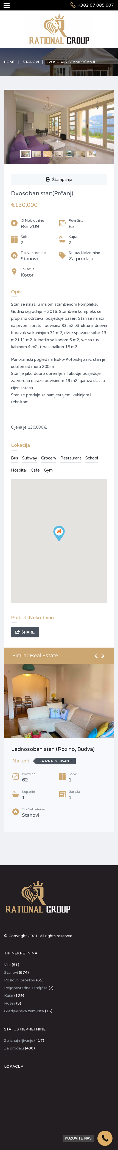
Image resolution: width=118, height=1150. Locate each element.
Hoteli (9, 1003)
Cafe (35, 470)
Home (9, 62)
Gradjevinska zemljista (24, 1011)
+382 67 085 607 (96, 5)
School (91, 458)
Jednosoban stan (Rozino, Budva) (53, 749)
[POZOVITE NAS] (105, 1138)
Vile (7, 964)
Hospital (19, 470)
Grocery (48, 458)
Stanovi (31, 62)
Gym (48, 470)
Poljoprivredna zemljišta (25, 988)
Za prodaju (14, 1048)
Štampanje (61, 179)
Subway (29, 458)
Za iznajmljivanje (18, 1040)
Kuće (8, 995)
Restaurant (70, 458)
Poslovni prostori (19, 980)
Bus (14, 458)
